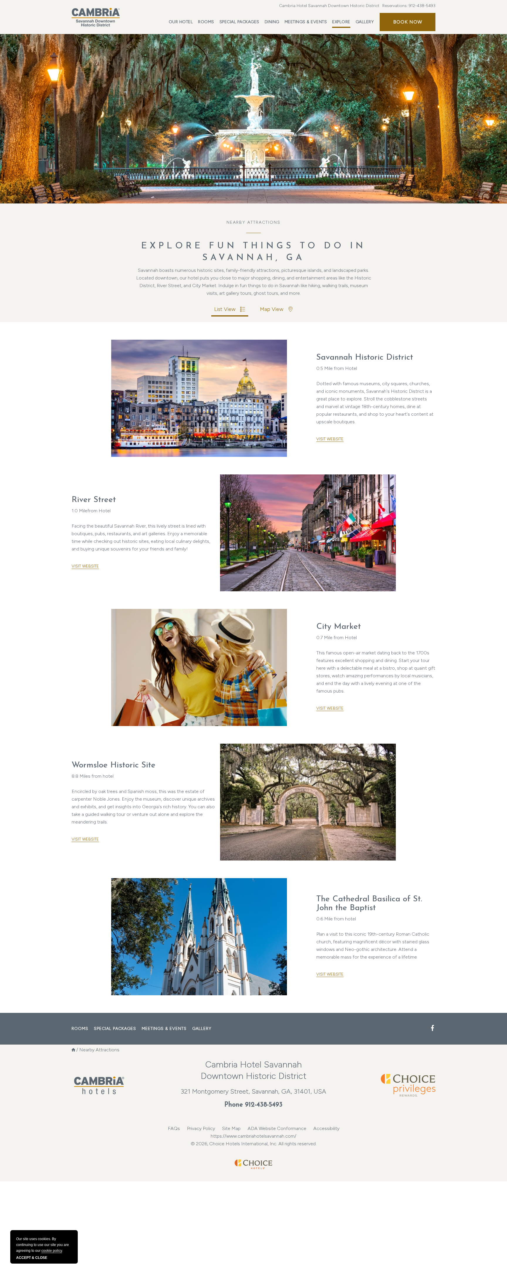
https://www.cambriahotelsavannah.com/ (253, 1136)
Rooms (206, 21)
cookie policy (51, 1251)
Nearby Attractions (253, 222)
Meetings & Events (306, 21)
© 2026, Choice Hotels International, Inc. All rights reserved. (254, 1143)
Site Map (231, 1128)
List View (225, 309)
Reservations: (408, 5)
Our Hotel (181, 21)
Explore (341, 21)
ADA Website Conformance (277, 1128)
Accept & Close (31, 1258)
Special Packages (239, 21)
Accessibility (326, 1128)
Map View (271, 309)
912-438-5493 (422, 5)
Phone (253, 1105)
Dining (272, 21)
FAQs (174, 1128)
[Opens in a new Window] (432, 1028)
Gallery (365, 21)
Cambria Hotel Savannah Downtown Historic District (329, 5)
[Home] (73, 1050)
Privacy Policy (201, 1128)
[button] (407, 22)
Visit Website (330, 439)
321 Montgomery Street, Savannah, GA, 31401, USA (253, 1091)
